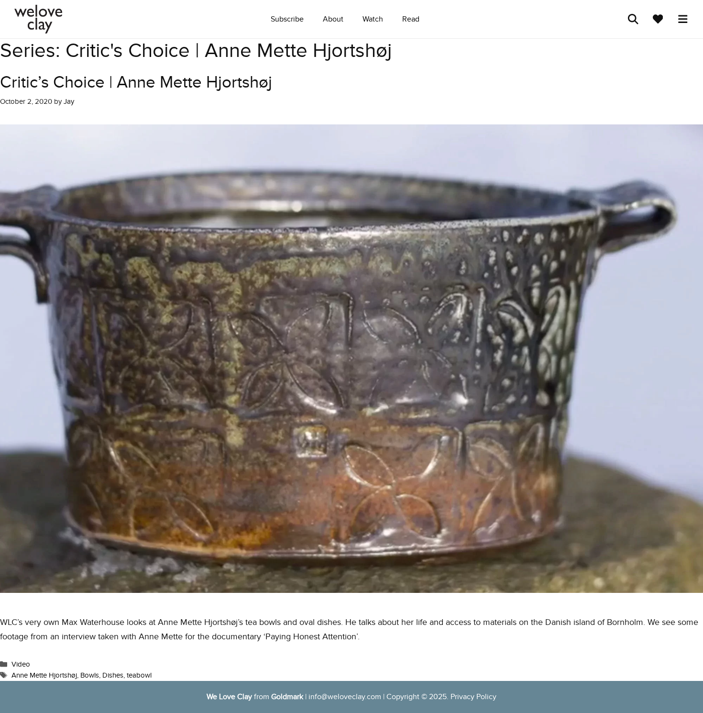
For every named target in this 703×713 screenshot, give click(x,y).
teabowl (139, 675)
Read (410, 19)
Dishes (112, 675)
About (333, 19)
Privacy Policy (473, 697)
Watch (372, 19)
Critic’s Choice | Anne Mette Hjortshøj (136, 82)
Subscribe (287, 19)
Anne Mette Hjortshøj (44, 675)
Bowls (89, 675)
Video (20, 664)
